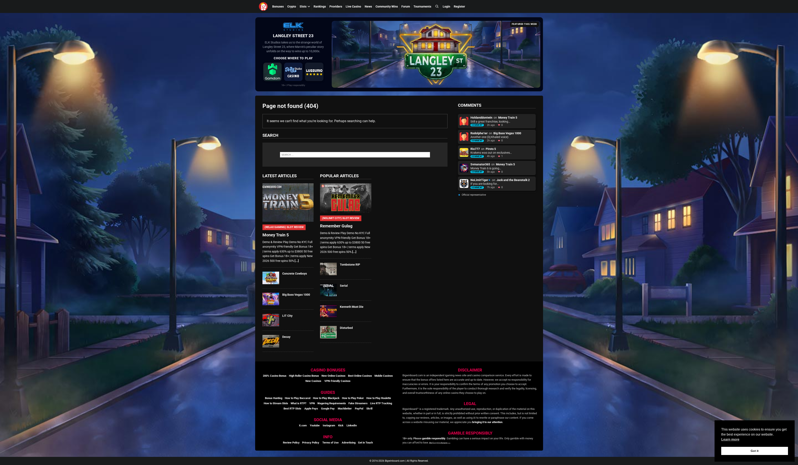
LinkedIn (352, 425)
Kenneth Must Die (351, 306)
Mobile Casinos (383, 375)
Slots (303, 6)
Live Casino (353, 6)
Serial (344, 285)
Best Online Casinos (360, 375)
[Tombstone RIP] (328, 269)
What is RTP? (298, 403)
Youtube (315, 425)
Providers (335, 6)
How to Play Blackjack (326, 398)
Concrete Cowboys (294, 273)
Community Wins (387, 6)
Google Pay (328, 408)
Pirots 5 (491, 149)
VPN (312, 403)
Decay (286, 336)
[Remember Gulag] (345, 198)
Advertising (349, 442)
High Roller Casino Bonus (304, 375)
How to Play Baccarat (297, 398)
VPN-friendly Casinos (337, 381)
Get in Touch (365, 442)
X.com (303, 425)
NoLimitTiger (479, 180)
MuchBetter (345, 408)
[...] (297, 260)
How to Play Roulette (378, 398)
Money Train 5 (507, 117)
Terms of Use (330, 442)
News (368, 6)
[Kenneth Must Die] (328, 311)
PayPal (359, 408)
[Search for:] (355, 154)
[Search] (437, 6)
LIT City (287, 315)
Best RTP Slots (292, 408)
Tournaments (422, 6)
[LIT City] (270, 320)
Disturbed (346, 327)
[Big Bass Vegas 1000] (270, 299)
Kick (340, 425)
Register (459, 6)
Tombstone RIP (350, 264)
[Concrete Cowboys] (270, 278)
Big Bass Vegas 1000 (296, 294)
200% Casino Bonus (274, 375)
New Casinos (313, 381)
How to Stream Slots (276, 403)
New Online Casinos (333, 375)
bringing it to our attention (487, 422)
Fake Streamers (358, 403)
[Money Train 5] (288, 202)
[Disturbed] (328, 332)
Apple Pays (311, 408)
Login (446, 6)
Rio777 (475, 149)
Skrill (369, 408)
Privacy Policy (310, 442)
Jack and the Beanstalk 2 (513, 180)
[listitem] (272, 72)
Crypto (291, 6)
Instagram (329, 425)
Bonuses (278, 6)
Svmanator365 (480, 164)
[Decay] (270, 341)
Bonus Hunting (273, 398)
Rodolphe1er (479, 133)
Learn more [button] (730, 439)
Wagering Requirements (331, 403)
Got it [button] (755, 450)
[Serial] (328, 290)
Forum (405, 6)
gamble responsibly (433, 438)
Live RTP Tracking (381, 403)
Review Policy (291, 442)
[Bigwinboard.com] (264, 6)
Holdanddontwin (481, 117)
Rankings (320, 6)
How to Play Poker (353, 398)
